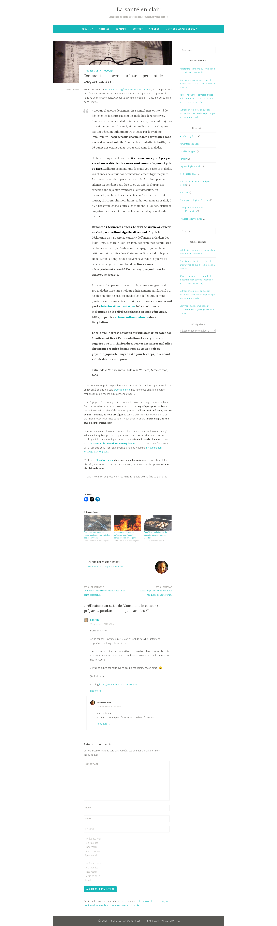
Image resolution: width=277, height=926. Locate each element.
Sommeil (184, 192)
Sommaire (121, 28)
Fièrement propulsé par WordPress (119, 920)
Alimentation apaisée (190, 143)
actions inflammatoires (131, 317)
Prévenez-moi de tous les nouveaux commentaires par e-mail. (94, 847)
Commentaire (91, 765)
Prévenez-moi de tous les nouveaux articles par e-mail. (93, 872)
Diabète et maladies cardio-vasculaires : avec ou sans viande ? (156, 535)
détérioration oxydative (117, 306)
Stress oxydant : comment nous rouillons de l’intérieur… (156, 591)
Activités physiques (188, 136)
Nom (88, 807)
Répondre (95, 690)
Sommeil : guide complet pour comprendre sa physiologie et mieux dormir (197, 309)
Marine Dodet (72, 90)
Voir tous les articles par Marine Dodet (105, 566)
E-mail (89, 818)
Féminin (183, 158)
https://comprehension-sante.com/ (118, 684)
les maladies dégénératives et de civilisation (128, 89)
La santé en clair (139, 9)
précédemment (122, 389)
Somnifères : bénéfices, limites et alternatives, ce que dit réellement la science (197, 83)
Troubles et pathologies (99, 70)
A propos (154, 28)
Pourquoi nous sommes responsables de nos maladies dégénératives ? (97, 535)
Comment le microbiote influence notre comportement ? (105, 591)
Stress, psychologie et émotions (195, 200)
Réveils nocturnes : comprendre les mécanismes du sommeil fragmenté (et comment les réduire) (197, 98)
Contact (138, 28)
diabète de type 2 (188, 151)
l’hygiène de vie (105, 460)
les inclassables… (188, 173)
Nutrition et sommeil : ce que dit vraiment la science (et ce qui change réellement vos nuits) (197, 113)
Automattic (172, 920)
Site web (89, 829)
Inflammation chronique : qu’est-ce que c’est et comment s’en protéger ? (125, 535)
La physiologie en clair (190, 166)
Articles (104, 28)
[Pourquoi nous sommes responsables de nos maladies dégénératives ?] (97, 523)
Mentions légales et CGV (180, 28)
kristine (94, 619)
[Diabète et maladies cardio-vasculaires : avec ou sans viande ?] (157, 523)
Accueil (86, 28)
